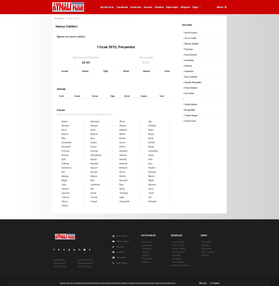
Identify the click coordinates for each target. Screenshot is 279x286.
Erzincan (65, 151)
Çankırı (94, 142)
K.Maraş (65, 163)
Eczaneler (189, 60)
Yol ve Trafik (190, 38)
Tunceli (94, 197)
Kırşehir (151, 167)
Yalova (65, 201)
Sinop (122, 189)
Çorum (122, 142)
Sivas (150, 189)
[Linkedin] (75, 249)
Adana (65, 121)
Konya (122, 172)
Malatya (65, 176)
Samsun (65, 189)
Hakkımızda (59, 260)
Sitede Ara (206, 242)
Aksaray (65, 125)
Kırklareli (152, 201)
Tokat (151, 193)
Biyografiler (189, 110)
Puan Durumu (190, 54)
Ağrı (150, 121)
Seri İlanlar (189, 93)
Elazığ (151, 146)
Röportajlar (172, 7)
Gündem (159, 7)
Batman (65, 134)
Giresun (65, 155)
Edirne (122, 146)
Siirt (92, 189)
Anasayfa (59, 18)
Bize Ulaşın (121, 263)
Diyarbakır (66, 146)
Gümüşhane (96, 155)
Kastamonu (67, 167)
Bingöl (151, 134)
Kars (150, 163)
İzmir (150, 159)
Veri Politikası (60, 266)
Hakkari (123, 155)
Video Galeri (122, 241)
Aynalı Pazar (107, 7)
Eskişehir (123, 151)
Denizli (151, 142)
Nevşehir (123, 180)
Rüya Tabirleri (190, 77)
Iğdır (64, 159)
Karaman (123, 163)
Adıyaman (95, 121)
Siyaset (148, 7)
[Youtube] (70, 249)
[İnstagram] (65, 249)
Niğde (151, 180)
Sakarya (152, 184)
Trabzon (66, 197)
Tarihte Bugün (190, 115)
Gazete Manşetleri (193, 82)
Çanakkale (122, 7)
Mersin (151, 176)
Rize (121, 184)
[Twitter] (60, 249)
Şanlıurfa (66, 193)
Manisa (94, 176)
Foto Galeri (122, 236)
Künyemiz (121, 257)
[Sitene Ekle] (91, 249)
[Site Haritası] (86, 249)
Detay (204, 283)
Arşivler (120, 252)
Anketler (205, 245)
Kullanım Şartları (85, 260)
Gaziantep (153, 151)
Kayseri (94, 167)
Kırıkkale (123, 167)
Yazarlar (120, 246)
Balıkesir (123, 130)
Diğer (195, 7)
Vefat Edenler (190, 104)
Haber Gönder (85, 266)
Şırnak (93, 193)
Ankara (65, 205)
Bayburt (94, 134)
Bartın (151, 130)
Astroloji (188, 65)
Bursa (151, 138)
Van (150, 197)
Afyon (122, 121)
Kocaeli (94, 172)
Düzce (94, 146)
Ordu (64, 184)
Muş (92, 180)
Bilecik (122, 134)
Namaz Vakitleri (191, 43)
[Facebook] (55, 249)
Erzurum (94, 151)
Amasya (94, 125)
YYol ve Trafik (178, 245)
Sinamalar (188, 71)
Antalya (122, 125)
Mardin (122, 176)
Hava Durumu (190, 32)
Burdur (122, 138)
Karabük (94, 163)
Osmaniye (95, 184)
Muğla (64, 180)
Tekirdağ (123, 193)
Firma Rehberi (190, 88)
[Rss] (81, 249)
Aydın (93, 130)
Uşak (121, 197)
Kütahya (152, 172)
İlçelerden (135, 7)
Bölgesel (185, 7)
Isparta (94, 159)
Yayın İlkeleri (59, 263)
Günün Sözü (190, 121)
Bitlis (64, 138)
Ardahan (152, 125)
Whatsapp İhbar (85, 263)
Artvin (64, 130)
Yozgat (94, 201)
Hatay (151, 155)
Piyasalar (188, 49)
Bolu (93, 138)
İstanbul (123, 159)
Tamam (215, 283)
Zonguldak (124, 201)
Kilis (63, 172)
